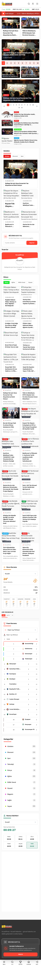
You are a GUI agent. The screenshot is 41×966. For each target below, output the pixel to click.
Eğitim (13, 282)
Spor (22, 156)
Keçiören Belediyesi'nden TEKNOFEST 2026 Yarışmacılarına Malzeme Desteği (8, 457)
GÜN (4, 615)
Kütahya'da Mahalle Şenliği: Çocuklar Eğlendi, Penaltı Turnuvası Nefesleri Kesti (9, 519)
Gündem (7, 156)
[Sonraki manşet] (37, 106)
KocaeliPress (8, 390)
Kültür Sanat (21, 282)
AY (12, 615)
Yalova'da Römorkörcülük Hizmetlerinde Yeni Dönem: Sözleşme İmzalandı (28, 551)
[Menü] (37, 4)
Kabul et (20, 954)
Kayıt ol (32, 243)
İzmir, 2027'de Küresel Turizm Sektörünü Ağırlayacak (29, 487)
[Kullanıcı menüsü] (33, 4)
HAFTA (8, 615)
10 (37, 63)
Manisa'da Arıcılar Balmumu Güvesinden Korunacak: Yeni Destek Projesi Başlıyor (10, 488)
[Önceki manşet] (4, 106)
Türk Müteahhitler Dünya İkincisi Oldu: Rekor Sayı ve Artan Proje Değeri (9, 551)
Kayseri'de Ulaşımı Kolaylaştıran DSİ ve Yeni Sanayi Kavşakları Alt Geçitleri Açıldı (29, 426)
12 (21, 108)
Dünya (6, 282)
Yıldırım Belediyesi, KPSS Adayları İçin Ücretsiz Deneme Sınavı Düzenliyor (19, 54)
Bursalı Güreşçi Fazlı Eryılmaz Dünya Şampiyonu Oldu (9, 425)
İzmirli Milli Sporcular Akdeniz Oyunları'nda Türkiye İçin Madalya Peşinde (29, 518)
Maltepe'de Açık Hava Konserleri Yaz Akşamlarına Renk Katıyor (10, 396)
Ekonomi (15, 156)
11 (19, 108)
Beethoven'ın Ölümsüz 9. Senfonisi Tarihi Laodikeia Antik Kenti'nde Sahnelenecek (29, 457)
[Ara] (29, 4)
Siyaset (30, 282)
